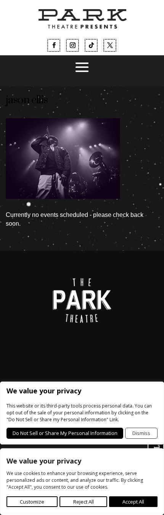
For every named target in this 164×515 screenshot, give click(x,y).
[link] (82, 33)
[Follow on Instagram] (72, 45)
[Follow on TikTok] (91, 45)
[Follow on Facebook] (53, 45)
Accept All (133, 501)
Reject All (83, 501)
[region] (82, 481)
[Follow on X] (109, 45)
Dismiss (141, 433)
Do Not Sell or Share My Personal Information (65, 433)
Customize (32, 501)
